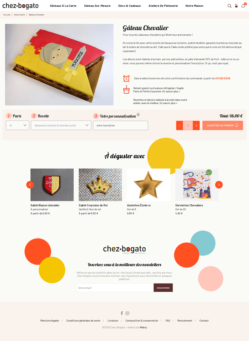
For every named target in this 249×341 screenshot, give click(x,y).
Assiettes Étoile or (139, 205)
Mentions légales (49, 320)
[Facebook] (121, 313)
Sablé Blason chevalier (44, 205)
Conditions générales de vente (83, 320)
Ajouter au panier (220, 125)
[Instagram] (127, 313)
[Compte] (236, 6)
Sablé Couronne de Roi (93, 205)
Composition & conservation (142, 320)
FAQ (167, 320)
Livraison (113, 320)
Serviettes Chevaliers (189, 205)
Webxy (143, 327)
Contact (204, 320)
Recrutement (184, 320)
